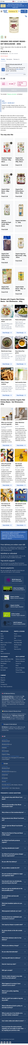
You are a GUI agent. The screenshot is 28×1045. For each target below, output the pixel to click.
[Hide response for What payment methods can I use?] (25, 911)
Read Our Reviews (20, 668)
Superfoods (3, 649)
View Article (6, 445)
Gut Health (3, 670)
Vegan (2, 665)
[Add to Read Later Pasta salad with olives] (12, 306)
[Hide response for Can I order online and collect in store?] (25, 1021)
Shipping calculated (11, 94)
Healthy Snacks (17, 644)
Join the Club (20, 84)
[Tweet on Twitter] (4, 1042)
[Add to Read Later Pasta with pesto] (26, 306)
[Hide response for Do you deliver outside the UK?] (25, 868)
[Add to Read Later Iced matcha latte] (26, 369)
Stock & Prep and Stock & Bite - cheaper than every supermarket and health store (12, 5)
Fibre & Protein (4, 668)
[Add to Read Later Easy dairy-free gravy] (26, 338)
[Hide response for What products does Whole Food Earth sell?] (25, 819)
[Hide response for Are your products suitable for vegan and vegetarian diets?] (25, 874)
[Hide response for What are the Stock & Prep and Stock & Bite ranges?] (25, 834)
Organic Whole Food (5, 661)
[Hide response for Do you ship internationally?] (25, 952)
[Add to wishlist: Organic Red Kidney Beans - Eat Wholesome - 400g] (26, 16)
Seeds (2, 636)
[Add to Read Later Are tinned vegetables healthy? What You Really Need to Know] (26, 450)
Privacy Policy (19, 670)
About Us (3, 677)
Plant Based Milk (18, 642)
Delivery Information (20, 659)
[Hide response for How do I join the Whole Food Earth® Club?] (25, 826)
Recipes (2, 682)
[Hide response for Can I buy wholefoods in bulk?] (25, 848)
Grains (2, 638)
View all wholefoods (5, 653)
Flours (15, 634)
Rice (2, 640)
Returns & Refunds (20, 661)
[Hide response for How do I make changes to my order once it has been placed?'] (25, 977)
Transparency (4, 684)
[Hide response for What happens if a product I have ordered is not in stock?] (25, 984)
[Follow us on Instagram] (7, 1042)
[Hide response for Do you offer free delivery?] (25, 861)
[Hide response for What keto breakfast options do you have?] (25, 904)
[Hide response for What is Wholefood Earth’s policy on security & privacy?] (25, 1006)
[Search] (16, 11)
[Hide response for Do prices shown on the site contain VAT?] (25, 931)
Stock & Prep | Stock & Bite (7, 659)
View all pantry (17, 649)
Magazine (3, 680)
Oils (15, 638)
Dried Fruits (3, 644)
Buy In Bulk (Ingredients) (6, 686)
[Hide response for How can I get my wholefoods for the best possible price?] (25, 889)
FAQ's (17, 665)
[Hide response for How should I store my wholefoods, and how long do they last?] (25, 882)
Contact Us (18, 663)
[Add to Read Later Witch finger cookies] (12, 369)
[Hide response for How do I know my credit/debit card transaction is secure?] (25, 918)
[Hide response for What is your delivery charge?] (25, 945)
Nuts (2, 634)
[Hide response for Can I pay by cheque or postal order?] (25, 924)
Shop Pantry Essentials (8, 110)
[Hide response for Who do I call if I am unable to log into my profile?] (25, 999)
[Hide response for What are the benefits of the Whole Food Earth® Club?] (25, 805)
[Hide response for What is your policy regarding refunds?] (25, 992)
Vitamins (16, 647)
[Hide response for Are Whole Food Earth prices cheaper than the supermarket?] (25, 855)
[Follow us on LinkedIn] (10, 1042)
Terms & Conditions (20, 672)
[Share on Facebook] (2, 1042)
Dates (2, 651)
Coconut (3, 647)
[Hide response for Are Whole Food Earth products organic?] (25, 841)
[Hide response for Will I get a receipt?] (25, 970)
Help (3, 1)
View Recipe (6, 332)
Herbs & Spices (17, 636)
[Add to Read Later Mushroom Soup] (12, 338)
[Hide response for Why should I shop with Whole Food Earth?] (25, 798)
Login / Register (23, 1)
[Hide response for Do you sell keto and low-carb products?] (25, 897)
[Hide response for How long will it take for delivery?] (25, 958)
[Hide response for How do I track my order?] (25, 964)
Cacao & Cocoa (17, 640)
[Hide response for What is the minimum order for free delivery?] (25, 939)
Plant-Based (3, 663)
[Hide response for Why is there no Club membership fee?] (25, 812)
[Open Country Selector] (14, 1)
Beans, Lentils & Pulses (6, 642)
